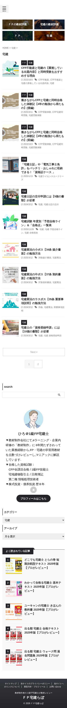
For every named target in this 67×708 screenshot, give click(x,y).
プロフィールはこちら (33, 498)
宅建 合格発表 (31, 232)
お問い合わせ (55, 687)
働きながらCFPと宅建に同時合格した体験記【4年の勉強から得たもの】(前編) (42, 136)
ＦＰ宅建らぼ (33, 697)
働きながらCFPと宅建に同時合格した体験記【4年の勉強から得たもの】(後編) (42, 104)
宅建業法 (57, 257)
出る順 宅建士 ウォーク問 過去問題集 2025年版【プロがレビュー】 (42, 655)
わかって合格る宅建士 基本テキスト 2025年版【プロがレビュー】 (42, 586)
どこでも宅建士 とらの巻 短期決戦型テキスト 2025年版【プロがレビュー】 (41, 563)
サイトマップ (11, 683)
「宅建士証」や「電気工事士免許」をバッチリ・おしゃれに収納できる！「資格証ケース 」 (42, 168)
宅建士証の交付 (51, 204)
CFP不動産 (43, 80)
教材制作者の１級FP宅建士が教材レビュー (33, 693)
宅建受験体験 (35, 115)
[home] (33, 490)
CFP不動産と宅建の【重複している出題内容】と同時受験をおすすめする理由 (42, 71)
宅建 (52, 83)
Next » (33, 352)
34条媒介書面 (44, 257)
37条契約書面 (44, 282)
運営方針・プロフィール (34, 687)
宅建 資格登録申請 (52, 335)
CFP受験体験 (44, 112)
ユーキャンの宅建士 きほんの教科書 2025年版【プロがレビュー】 (42, 609)
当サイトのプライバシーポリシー (35, 683)
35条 (40, 307)
